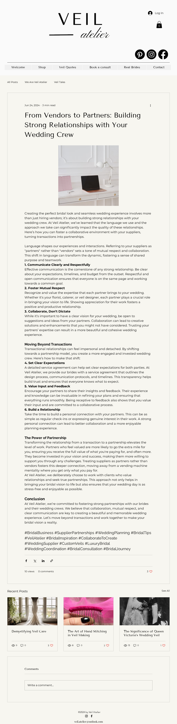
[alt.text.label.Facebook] (163, 54)
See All (166, 590)
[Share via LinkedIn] (43, 560)
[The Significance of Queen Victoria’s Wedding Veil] (145, 611)
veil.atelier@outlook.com (88, 721)
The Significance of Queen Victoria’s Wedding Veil (144, 633)
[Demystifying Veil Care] (32, 611)
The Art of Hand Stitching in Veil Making (87, 633)
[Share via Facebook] (26, 560)
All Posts (12, 82)
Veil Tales (59, 82)
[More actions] (150, 105)
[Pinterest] (140, 54)
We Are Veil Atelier (36, 82)
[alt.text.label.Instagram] (151, 54)
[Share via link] (51, 560)
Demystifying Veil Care (29, 631)
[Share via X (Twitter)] (34, 560)
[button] (159, 24)
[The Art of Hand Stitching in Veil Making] (89, 611)
